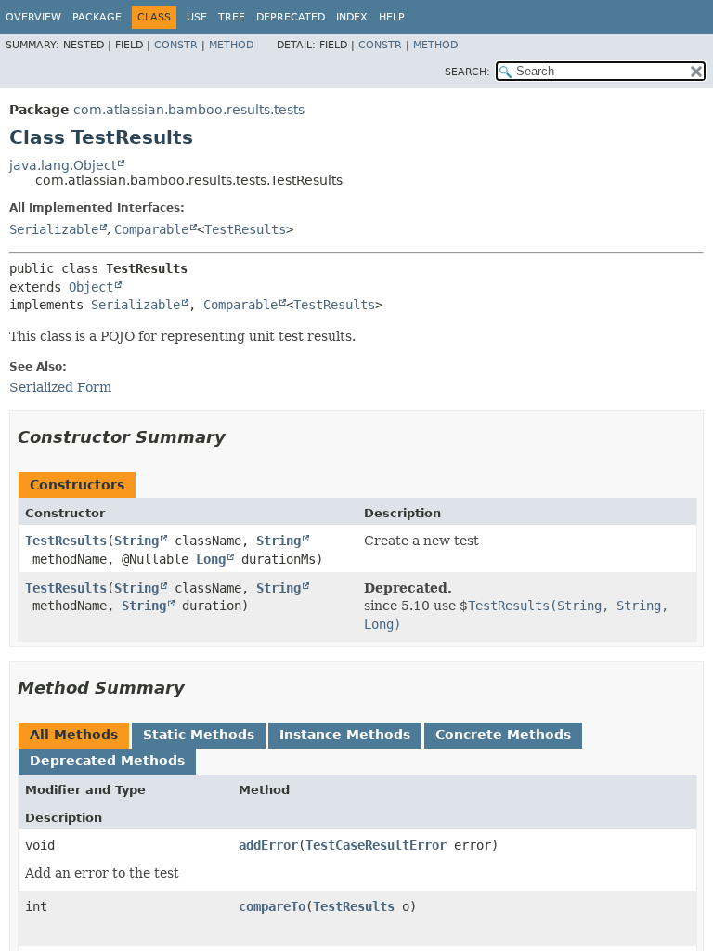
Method (231, 45)
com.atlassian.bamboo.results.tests (189, 109)
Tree (231, 17)
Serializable (53, 229)
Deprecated (290, 17)
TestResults (245, 229)
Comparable (151, 229)
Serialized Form (60, 387)
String (136, 540)
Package (97, 17)
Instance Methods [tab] (344, 734)
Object (91, 287)
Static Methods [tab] (198, 734)
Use (197, 17)
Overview (33, 17)
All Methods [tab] (74, 734)
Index (352, 17)
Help (392, 17)
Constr (176, 45)
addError (268, 845)
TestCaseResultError (376, 845)
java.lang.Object (62, 165)
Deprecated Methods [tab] (107, 760)
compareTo (272, 906)
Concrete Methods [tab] (503, 734)
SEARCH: (467, 72)
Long (211, 559)
